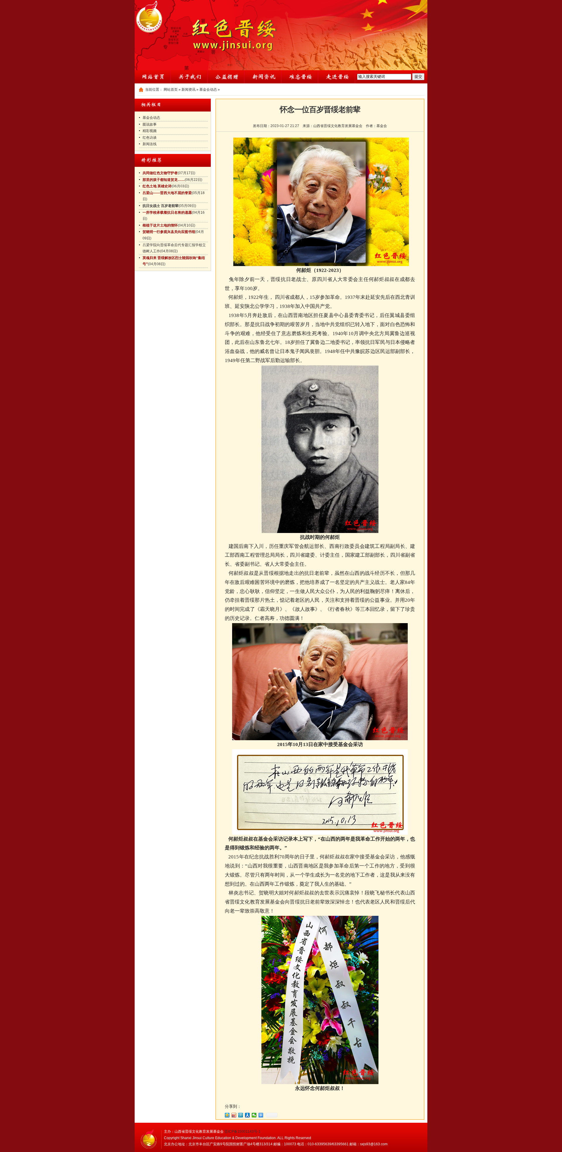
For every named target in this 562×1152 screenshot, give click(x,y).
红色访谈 (150, 138)
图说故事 (150, 124)
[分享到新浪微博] (234, 1115)
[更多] (260, 1115)
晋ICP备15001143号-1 (243, 1131)
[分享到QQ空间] (227, 1115)
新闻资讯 (188, 90)
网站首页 (171, 90)
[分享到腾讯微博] (240, 1115)
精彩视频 (150, 131)
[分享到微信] (254, 1115)
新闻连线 (150, 144)
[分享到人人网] (247, 1115)
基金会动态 (208, 90)
